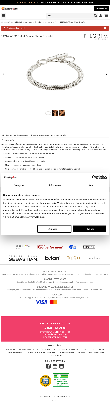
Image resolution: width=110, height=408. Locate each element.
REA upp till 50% (26, 2)
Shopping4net (7, 22)
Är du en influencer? (72, 350)
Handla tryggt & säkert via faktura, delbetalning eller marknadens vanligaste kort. (55, 296)
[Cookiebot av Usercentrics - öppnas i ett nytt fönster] (94, 177)
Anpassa (52, 229)
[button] (106, 16)
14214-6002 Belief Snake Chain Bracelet (70, 22)
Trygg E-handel (56, 355)
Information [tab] (55, 185)
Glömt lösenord (41, 350)
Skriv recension (41, 135)
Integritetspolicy (16, 353)
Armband (48, 22)
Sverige (54, 401)
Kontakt (56, 350)
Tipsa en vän (59, 135)
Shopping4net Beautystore (91, 353)
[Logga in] (100, 16)
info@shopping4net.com (55, 337)
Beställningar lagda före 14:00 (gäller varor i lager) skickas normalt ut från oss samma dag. (55, 280)
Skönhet (18, 22)
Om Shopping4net (67, 353)
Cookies (102, 350)
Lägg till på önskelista (16, 135)
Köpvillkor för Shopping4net (42, 353)
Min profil (11, 350)
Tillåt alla (89, 229)
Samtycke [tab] (19, 185)
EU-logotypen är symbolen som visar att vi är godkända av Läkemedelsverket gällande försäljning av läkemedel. (55, 288)
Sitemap (66, 397)
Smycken (38, 22)
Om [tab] (91, 185)
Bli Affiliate (90, 350)
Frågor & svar (25, 350)
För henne (28, 22)
